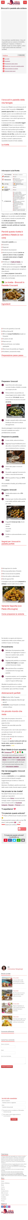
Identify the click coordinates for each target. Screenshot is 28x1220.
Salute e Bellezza (5, 1183)
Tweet (14, 840)
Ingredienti (7, 61)
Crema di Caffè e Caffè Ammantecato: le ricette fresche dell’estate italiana (18, 981)
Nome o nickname (5, 1044)
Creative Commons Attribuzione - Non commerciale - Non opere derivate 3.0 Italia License (12, 1174)
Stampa (23, 829)
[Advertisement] (14, 25)
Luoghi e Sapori (5, 1195)
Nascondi (22, 55)
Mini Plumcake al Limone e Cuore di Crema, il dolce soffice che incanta (19, 994)
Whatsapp (19, 840)
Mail (23, 840)
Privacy (3, 1201)
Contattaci (25, 1175)
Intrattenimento (4, 1191)
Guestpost (3, 1199)
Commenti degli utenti (10, 71)
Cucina (2, 1187)
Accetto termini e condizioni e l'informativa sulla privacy (14, 1111)
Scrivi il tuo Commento (6, 1056)
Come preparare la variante (11, 68)
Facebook (2, 1207)
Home (2, 1181)
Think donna (14, 2)
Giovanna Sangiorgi (15, 969)
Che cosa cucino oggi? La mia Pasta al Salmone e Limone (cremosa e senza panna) (19, 1020)
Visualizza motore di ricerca (25, 2)
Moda (2, 1185)
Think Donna (7, 1211)
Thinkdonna (7, 752)
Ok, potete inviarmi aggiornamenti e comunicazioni (12, 1115)
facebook (10, 840)
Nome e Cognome (6, 1100)
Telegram (7, 1207)
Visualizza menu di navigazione (3, 2)
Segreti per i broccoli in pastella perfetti (14, 66)
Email (2, 1050)
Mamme (3, 1189)
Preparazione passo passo (11, 63)
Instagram (9, 1207)
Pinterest (5, 1207)
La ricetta (7, 58)
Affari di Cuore (4, 1193)
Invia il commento (7, 1066)
